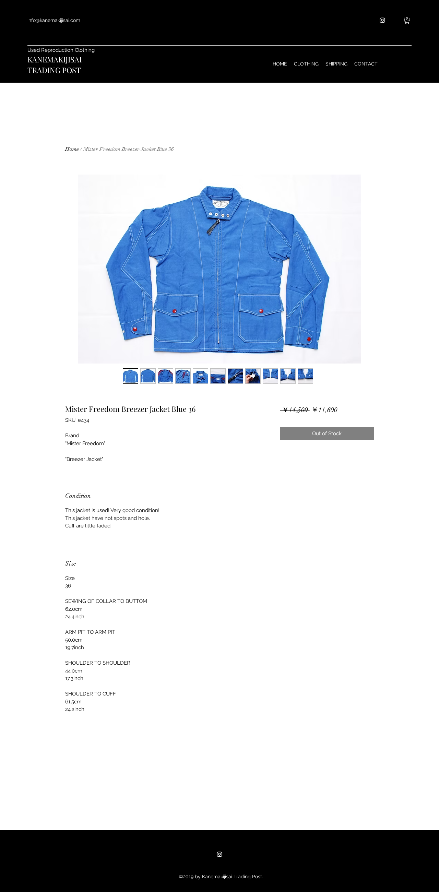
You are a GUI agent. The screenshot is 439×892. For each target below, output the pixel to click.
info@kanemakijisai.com (53, 20)
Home (72, 149)
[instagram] (382, 20)
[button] (407, 20)
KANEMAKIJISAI (54, 59)
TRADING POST (54, 70)
